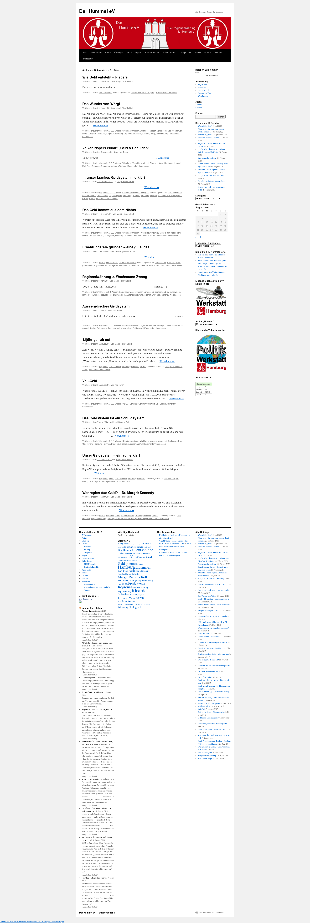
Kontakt (218, 52)
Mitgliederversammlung (207, 755)
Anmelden (202, 87)
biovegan (139, 544)
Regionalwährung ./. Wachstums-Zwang (114, 276)
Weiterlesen (100, 125)
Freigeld (92, 133)
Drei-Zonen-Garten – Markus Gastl (211, 181)
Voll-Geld (89, 380)
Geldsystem (117, 195)
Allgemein (103, 130)
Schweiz (151, 403)
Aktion (102, 262)
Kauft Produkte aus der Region (128, 574)
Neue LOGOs (123, 584)
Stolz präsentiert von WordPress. (211, 912)
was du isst (122, 601)
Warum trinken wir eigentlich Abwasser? (213, 627)
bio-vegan (132, 544)
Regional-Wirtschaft (132, 133)
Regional (96, 166)
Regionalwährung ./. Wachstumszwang (126, 294)
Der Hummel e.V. (85, 599)
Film (135, 557)
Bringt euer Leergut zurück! (208, 610)
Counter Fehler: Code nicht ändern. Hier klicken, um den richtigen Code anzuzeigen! (32, 921)
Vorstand (87, 546)
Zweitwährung (162, 133)
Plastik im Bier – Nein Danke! (209, 636)
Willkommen (96, 52)
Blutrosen (146, 543)
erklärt (126, 557)
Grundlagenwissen (130, 130)
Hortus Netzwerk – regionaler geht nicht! (213, 590)
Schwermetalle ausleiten (207, 157)
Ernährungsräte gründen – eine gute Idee (116, 246)
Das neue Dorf (203, 633)
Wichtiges (144, 130)
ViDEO (143, 366)
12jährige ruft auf (96, 339)
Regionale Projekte (91, 567)
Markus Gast (123, 580)
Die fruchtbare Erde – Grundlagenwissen (213, 598)
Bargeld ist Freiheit (205, 677)
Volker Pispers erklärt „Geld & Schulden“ (116, 147)
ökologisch (135, 607)
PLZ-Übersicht (90, 564)
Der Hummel (169, 478)
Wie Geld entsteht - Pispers (142, 92)
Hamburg (168, 163)
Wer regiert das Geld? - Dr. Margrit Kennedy (127, 518)
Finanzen (154, 163)
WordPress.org (203, 96)
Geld (161, 163)
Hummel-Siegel (152, 52)
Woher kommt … (170, 52)
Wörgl (152, 133)
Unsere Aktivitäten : (92, 608)
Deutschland (102, 195)
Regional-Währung (114, 133)
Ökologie (118, 52)
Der (149, 546)
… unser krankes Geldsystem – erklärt (113, 177)
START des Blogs (132, 595)
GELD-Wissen (105, 92)
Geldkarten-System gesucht (127, 560)
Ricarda (145, 133)
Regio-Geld (186, 52)
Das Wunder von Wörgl (101, 103)
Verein (129, 52)
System (142, 595)
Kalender (198, 107)
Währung (122, 166)
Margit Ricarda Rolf (124, 81)
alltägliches (123, 543)
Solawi (198, 52)
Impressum (88, 58)
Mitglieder (88, 552)
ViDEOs (208, 52)
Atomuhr (198, 104)
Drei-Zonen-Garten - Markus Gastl (133, 553)
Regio (143, 584)
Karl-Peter (123, 152)
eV (110, 195)
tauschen (132, 443)
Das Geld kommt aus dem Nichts (109, 209)
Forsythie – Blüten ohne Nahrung (211, 175)
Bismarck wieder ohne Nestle (209, 671)
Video (85, 369)
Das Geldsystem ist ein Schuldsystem (113, 417)
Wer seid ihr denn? (205, 126)
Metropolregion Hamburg (141, 580)
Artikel (108, 52)
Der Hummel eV (97, 10)
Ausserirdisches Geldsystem (106, 306)
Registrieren (202, 84)
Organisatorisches (148, 325)
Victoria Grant (176, 366)
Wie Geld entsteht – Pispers (105, 77)
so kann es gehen (204, 134)
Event (111, 478)
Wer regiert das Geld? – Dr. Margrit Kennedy (118, 492)
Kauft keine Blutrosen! (139, 570)
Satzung (87, 549)
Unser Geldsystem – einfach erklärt (111, 455)
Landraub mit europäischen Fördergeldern (214, 665)
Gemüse (139, 563)
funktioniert (121, 328)
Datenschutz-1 (89, 584)
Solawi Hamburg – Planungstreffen (211, 712)
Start (85, 52)
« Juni (198, 237)
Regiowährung (100, 481)
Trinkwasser (123, 598)
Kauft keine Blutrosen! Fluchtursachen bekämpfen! (175, 546)
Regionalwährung (109, 166)
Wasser (131, 601)
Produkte (145, 195)
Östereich (101, 133)
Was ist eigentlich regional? (208, 659)
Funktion (112, 328)
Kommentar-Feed (204, 93)
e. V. (151, 553)
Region (138, 52)
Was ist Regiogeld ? (205, 752)
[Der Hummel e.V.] (80, 602)
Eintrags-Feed (203, 90)
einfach (120, 557)
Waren (92, 198)
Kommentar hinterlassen (166, 92)
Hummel (177, 163)
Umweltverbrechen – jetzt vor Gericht (212, 616)
